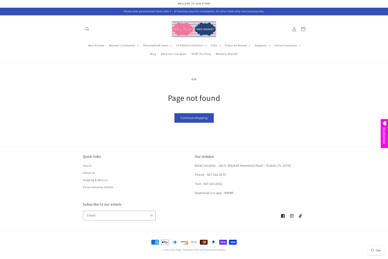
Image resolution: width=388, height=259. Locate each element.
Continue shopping (194, 118)
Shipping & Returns (95, 180)
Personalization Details (98, 187)
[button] (87, 29)
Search (87, 165)
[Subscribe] (151, 215)
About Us (89, 173)
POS (197, 249)
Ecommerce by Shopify (214, 249)
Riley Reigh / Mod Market (182, 249)
